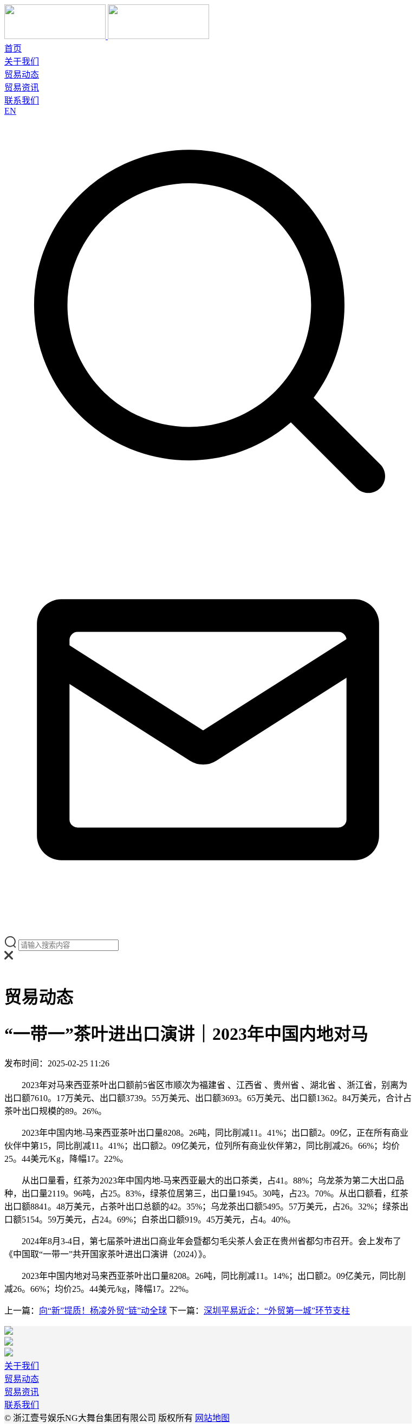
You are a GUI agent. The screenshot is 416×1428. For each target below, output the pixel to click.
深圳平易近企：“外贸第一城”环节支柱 (277, 1310)
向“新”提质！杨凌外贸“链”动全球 (103, 1310)
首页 (13, 48)
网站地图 (212, 1418)
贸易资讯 (21, 87)
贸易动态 (21, 74)
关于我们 (21, 61)
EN (10, 110)
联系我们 (21, 100)
